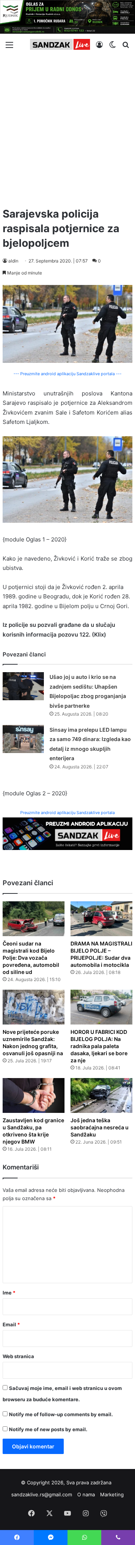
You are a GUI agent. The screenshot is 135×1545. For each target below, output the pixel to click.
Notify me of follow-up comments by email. (61, 1414)
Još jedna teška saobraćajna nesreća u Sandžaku (99, 1127)
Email (11, 1324)
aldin (13, 261)
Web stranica (18, 1356)
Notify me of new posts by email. (48, 1429)
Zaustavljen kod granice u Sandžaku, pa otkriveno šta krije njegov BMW (33, 1131)
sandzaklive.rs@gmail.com (41, 1494)
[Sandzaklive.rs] (60, 44)
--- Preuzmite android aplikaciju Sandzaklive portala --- (68, 373)
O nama (86, 1494)
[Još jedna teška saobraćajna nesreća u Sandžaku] (101, 1095)
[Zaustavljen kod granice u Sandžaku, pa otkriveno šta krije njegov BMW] (33, 1095)
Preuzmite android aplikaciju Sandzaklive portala (67, 812)
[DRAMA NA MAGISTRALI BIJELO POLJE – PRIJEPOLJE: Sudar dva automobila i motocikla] (101, 918)
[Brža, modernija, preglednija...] (67, 833)
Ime (9, 1293)
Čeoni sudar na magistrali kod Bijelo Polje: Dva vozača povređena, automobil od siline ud (31, 957)
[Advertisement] (67, 128)
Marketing (112, 1494)
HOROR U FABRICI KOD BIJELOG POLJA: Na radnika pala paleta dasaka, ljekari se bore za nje (99, 1046)
